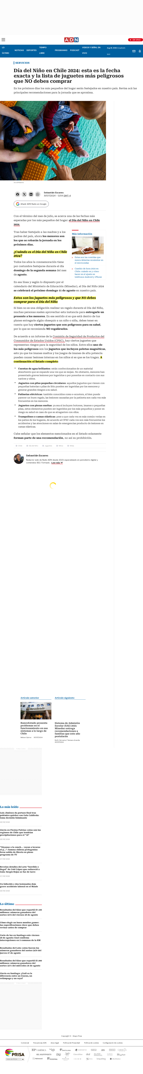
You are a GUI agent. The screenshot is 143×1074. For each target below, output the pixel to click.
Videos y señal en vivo (91, 50)
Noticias (19, 50)
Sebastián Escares (54, 192)
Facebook (17, 194)
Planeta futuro (109, 1054)
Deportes (31, 50)
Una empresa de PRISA (15, 1052)
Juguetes (48, 446)
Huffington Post (42, 1054)
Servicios (22, 62)
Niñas (72, 446)
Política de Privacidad (71, 1043)
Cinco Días (77, 1054)
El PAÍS (38, 1050)
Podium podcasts (64, 1058)
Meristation (115, 1058)
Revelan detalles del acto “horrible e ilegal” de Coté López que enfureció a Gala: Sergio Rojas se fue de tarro (20, 869)
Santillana (64, 1050)
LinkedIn (31, 194)
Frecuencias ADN (39, 1043)
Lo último (5, 50)
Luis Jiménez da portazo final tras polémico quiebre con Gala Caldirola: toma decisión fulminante (19, 815)
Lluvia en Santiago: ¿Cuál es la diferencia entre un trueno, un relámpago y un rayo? (16, 975)
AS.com (102, 1050)
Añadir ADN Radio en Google (33, 204)
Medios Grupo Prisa (15, 1059)
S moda (88, 1058)
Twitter (24, 194)
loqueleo (101, 1058)
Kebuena (120, 1054)
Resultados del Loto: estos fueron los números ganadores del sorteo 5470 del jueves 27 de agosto (20, 950)
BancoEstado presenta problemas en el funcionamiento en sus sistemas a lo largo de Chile (34, 728)
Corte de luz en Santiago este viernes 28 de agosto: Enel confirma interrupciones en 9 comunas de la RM (20, 937)
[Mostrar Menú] (3, 40)
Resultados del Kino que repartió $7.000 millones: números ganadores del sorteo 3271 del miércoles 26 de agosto (21, 963)
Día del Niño (33, 446)
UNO (57, 1054)
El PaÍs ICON (76, 1058)
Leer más (55, 463)
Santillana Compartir (79, 1050)
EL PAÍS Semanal (97, 1054)
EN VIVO (136, 40)
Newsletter (134, 51)
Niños (61, 446)
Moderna (51, 1058)
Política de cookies (91, 1043)
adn (111, 1050)
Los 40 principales (51, 1050)
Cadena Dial (87, 1054)
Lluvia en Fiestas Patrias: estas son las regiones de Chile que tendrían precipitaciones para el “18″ (20, 832)
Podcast (74, 50)
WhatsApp (37, 194)
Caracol (122, 1050)
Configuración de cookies (113, 1043)
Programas (61, 50)
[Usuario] (140, 51)
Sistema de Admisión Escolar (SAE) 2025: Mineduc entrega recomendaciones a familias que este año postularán (67, 730)
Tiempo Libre (43, 50)
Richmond (37, 1058)
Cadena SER (93, 1050)
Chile (20, 446)
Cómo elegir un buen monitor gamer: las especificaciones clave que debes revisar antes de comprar (19, 925)
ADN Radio (71, 39)
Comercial (25, 1043)
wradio (66, 1054)
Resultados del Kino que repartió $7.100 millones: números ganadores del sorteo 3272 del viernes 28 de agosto (21, 912)
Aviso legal (55, 1043)
